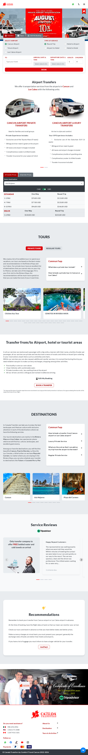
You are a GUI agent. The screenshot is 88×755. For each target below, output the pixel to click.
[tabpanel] (44, 55)
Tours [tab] (22, 35)
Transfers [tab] (10, 35)
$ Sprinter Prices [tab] (25, 175)
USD (49, 189)
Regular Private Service (57, 455)
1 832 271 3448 (13, 730)
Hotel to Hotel (72, 48)
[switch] (44, 189)
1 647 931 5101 (13, 732)
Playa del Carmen (71, 497)
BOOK (44, 70)
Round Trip (51, 44)
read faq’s (44, 647)
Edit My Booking (45, 378)
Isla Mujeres (39, 497)
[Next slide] (84, 24)
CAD (39, 189)
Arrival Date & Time (39, 58)
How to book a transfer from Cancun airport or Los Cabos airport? (62, 434)
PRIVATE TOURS (34, 248)
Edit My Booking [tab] (35, 35)
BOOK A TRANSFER (44, 385)
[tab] (42, 167)
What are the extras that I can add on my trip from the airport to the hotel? (63, 448)
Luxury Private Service (57, 441)
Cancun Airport (13, 44)
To (6, 57)
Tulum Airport (13, 48)
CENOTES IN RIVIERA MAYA (56, 313)
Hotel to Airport (73, 44)
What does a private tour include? (61, 267)
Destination (47, 728)
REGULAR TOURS (53, 248)
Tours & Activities (49, 733)
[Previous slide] (6, 107)
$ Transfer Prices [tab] (10, 175)
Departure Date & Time (58, 58)
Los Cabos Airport (14, 52)
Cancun (8, 497)
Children (79, 57)
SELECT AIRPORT (11, 41)
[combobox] (19, 61)
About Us (46, 723)
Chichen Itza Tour (12, 313)
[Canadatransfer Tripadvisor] (44, 531)
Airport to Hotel (53, 48)
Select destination (10, 179)
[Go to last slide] (3, 24)
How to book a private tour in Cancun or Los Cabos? (64, 274)
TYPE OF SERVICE (51, 41)
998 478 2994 (13, 727)
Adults (70, 57)
